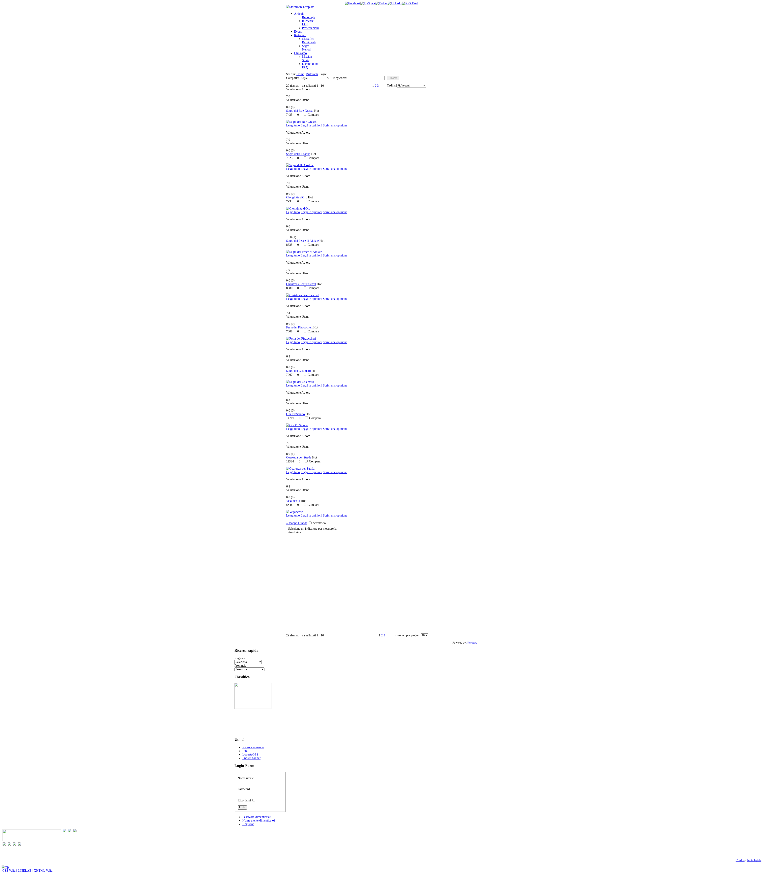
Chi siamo (300, 53)
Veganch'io (293, 500)
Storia (305, 60)
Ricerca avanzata (253, 747)
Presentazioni (310, 28)
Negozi (306, 49)
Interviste (308, 20)
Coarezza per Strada (298, 457)
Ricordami (244, 800)
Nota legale (754, 860)
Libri (305, 24)
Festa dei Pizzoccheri (299, 327)
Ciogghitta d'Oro (296, 197)
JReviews (472, 642)
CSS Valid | (10, 870)
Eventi (298, 31)
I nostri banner (251, 758)
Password (244, 789)
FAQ (305, 67)
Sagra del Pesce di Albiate (302, 240)
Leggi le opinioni (311, 125)
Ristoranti (300, 35)
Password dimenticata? (256, 817)
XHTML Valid (43, 870)
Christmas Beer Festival (301, 284)
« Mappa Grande (296, 523)
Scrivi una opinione (335, 125)
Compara (313, 114)
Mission (307, 56)
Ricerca (393, 78)
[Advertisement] (246, 721)
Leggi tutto (293, 125)
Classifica (308, 38)
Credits (740, 860)
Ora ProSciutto (295, 414)
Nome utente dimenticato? (258, 820)
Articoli (299, 13)
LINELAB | (26, 870)
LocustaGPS (250, 754)
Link (245, 751)
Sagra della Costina (298, 154)
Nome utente (246, 778)
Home (300, 74)
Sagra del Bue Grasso (299, 110)
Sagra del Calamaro (298, 370)
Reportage (308, 17)
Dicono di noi (310, 63)
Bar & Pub (309, 42)
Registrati (248, 824)
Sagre (305, 46)
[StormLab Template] (300, 7)
